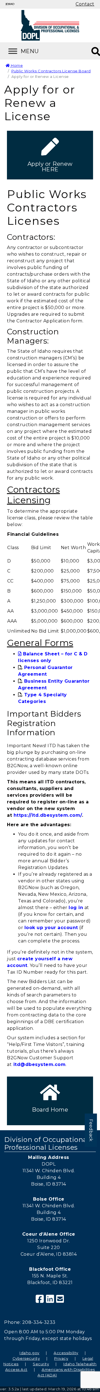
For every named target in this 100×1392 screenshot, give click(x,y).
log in (76, 907)
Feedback (91, 1130)
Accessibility (66, 1353)
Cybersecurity (26, 1358)
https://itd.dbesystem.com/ (48, 815)
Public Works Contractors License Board (51, 71)
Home (16, 65)
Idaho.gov (29, 1353)
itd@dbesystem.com (39, 1064)
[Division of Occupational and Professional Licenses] (50, 25)
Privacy (61, 1358)
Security (41, 1364)
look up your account (51, 927)
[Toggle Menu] (30, 51)
